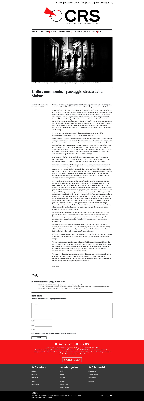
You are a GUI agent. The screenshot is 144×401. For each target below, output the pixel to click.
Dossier (62, 374)
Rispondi (79, 285)
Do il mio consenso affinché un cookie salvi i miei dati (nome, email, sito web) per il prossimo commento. (54, 333)
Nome (33, 321)
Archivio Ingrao (64, 32)
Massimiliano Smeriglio (38, 107)
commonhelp (35, 397)
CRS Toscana (34, 374)
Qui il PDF (55, 266)
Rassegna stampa (90, 32)
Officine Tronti (92, 377)
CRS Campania (35, 377)
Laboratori (91, 381)
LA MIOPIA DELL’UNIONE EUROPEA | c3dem (50, 285)
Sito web (33, 329)
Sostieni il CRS (72, 360)
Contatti (33, 381)
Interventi (34, 110)
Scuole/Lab (44, 32)
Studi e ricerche (92, 371)
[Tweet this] (36, 275)
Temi (99, 32)
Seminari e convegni (93, 374)
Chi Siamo (34, 371)
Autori (105, 32)
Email (33, 325)
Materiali (53, 32)
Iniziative (62, 377)
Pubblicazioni (77, 32)
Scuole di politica (64, 387)
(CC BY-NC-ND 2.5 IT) (67, 395)
